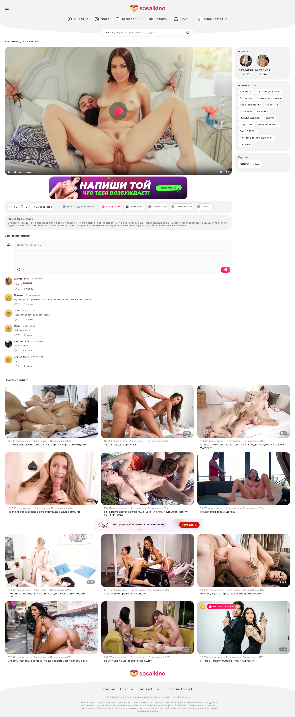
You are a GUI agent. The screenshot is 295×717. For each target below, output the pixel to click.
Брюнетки (246, 91)
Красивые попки (250, 104)
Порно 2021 (247, 124)
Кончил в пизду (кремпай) (256, 137)
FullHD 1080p (248, 131)
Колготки (262, 111)
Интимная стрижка (269, 98)
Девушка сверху (268, 124)
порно (130, 697)
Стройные (271, 104)
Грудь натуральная (268, 91)
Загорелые (247, 98)
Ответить (28, 289)
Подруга (269, 117)
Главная (109, 689)
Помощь (126, 689)
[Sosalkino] (147, 8)
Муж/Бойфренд (250, 117)
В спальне (246, 111)
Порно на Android (178, 689)
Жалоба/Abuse (149, 689)
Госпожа (245, 144)
